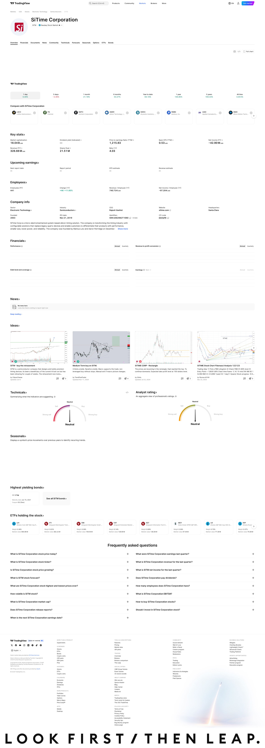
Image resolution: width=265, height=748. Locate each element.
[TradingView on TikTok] (36, 645)
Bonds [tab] (110, 43)
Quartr (38, 669)
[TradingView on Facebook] (15, 645)
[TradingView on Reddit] (40, 645)
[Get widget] (239, 51)
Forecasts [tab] (76, 43)
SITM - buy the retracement (22, 366)
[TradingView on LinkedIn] (28, 645)
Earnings (60, 682)
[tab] (117, 246)
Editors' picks (177, 665)
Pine (58, 663)
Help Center (118, 687)
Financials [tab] (24, 43)
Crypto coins (61, 656)
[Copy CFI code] (168, 218)
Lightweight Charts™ (236, 647)
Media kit (117, 691)
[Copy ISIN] (130, 218)
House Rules (177, 652)
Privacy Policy (119, 713)
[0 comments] (57, 378)
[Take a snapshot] (234, 51)
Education (176, 663)
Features (117, 643)
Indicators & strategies (180, 671)
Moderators (177, 654)
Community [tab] (53, 43)
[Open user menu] (238, 3)
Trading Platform (235, 652)
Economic (60, 680)
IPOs (58, 687)
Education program (236, 665)
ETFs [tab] (104, 43)
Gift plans (117, 649)
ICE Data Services (34, 655)
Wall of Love (177, 645)
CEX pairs (60, 658)
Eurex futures (118, 671)
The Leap (117, 663)
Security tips (118, 720)
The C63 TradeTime (121, 702)
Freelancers (177, 676)
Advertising (233, 658)
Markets (142, 3)
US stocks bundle (120, 674)
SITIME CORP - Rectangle (146, 366)
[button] (121, 3)
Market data (118, 647)
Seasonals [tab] (86, 43)
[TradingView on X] (11, 645)
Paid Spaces (177, 678)
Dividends (60, 685)
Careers (117, 689)
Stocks (59, 649)
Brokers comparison (121, 660)
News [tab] (44, 43)
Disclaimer (117, 711)
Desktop (60, 711)
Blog (115, 685)
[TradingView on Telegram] (32, 645)
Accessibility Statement (122, 718)
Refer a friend (177, 647)
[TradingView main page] (20, 3)
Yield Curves (61, 696)
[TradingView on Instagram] (24, 645)
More (164, 3)
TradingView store (120, 698)
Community (129, 3)
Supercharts (61, 643)
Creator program (178, 649)
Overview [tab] (14, 43)
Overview (117, 656)
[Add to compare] (34, 113)
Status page (118, 725)
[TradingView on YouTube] (20, 645)
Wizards (175, 674)
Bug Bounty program (121, 722)
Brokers (154, 3)
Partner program (235, 663)
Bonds (59, 653)
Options (59, 698)
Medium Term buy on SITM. (85, 366)
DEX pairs (60, 660)
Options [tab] (96, 43)
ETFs (58, 651)
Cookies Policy (119, 716)
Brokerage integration (237, 660)
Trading (175, 660)
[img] (59, 25)
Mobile (59, 709)
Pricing (116, 645)
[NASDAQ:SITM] (12, 361)
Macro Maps (61, 700)
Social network (178, 643)
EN (232, 3)
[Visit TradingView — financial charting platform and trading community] (18, 83)
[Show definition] (28, 140)
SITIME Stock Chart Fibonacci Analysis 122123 (218, 366)
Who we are (118, 680)
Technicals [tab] (65, 43)
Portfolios (60, 693)
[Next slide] (253, 347)
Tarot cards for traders (122, 700)
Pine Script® (61, 702)
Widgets (232, 643)
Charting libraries (235, 645)
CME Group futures (120, 669)
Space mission (119, 682)
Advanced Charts (235, 649)
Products (116, 3)
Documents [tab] (35, 43)
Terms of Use (118, 709)
